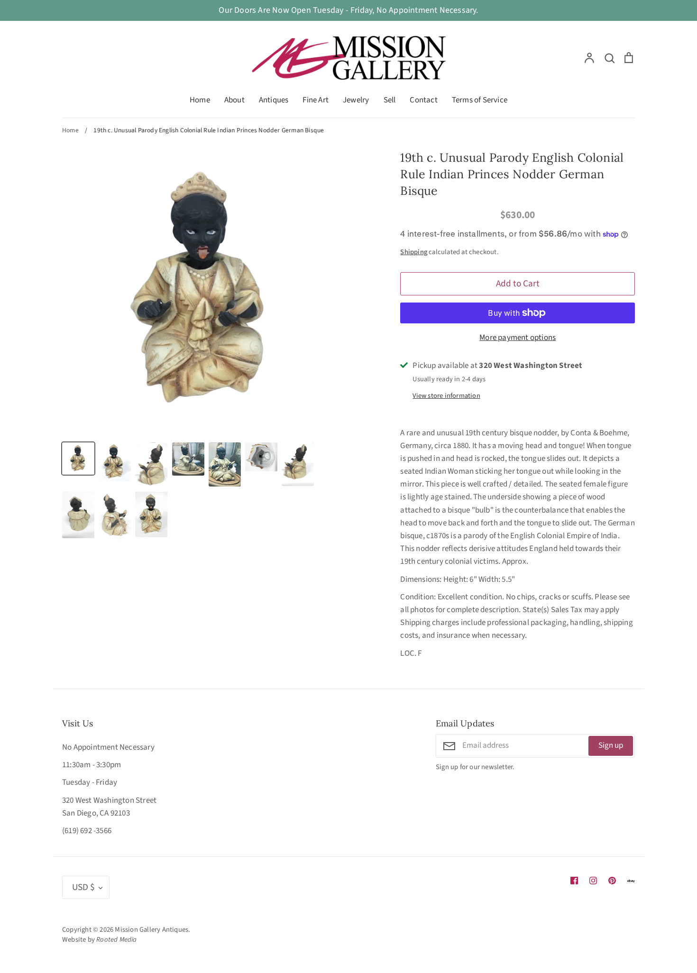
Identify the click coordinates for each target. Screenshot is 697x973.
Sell (390, 100)
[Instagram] (593, 880)
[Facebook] (574, 880)
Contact (423, 100)
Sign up (610, 745)
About (234, 100)
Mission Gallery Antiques (151, 930)
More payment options (517, 337)
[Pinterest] (612, 880)
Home (200, 100)
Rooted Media (116, 940)
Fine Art (316, 100)
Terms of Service (479, 100)
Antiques (274, 100)
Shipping (413, 252)
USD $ (83, 887)
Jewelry (356, 100)
